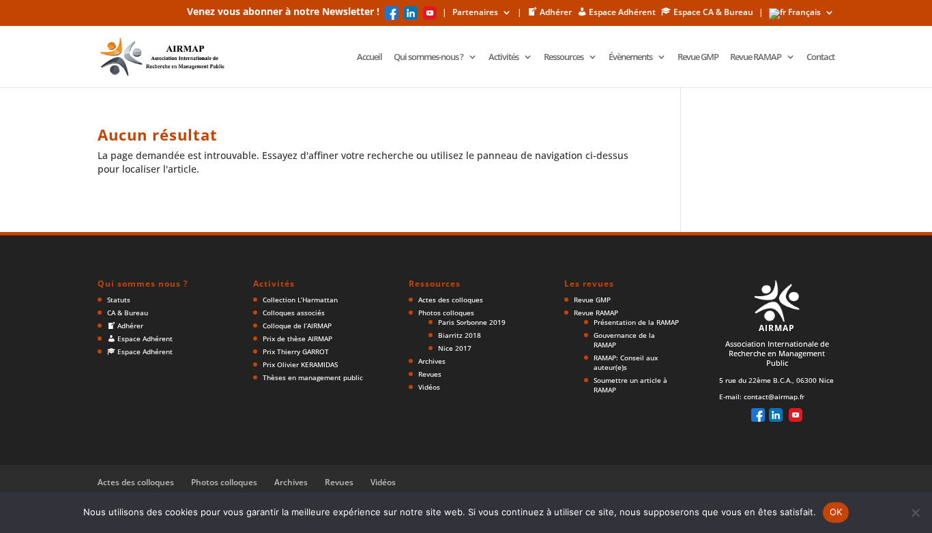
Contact (820, 57)
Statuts (118, 299)
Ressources (563, 57)
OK (836, 511)
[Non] (915, 512)
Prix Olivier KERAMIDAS (300, 364)
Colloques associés (294, 312)
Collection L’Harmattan (300, 299)
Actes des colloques (450, 299)
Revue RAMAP (755, 57)
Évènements (630, 57)
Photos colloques (446, 312)
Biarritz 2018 (459, 335)
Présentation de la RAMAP (636, 322)
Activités (504, 57)
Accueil (369, 57)
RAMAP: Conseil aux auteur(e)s (626, 362)
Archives (432, 361)
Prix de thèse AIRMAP (297, 338)
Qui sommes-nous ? (428, 57)
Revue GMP (698, 57)
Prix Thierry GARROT (296, 351)
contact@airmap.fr (774, 396)
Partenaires (475, 13)
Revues (429, 374)
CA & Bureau (127, 312)
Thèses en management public (313, 377)
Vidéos (429, 387)
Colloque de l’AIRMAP (297, 325)
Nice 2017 (454, 348)
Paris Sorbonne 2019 (472, 322)
